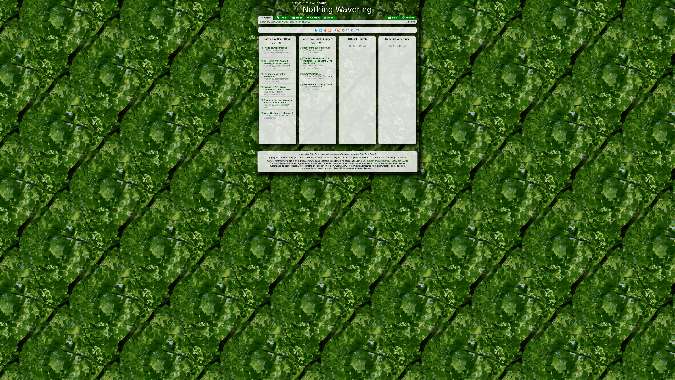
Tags (282, 17)
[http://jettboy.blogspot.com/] (261, 87)
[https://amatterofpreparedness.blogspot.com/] (301, 73)
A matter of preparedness (314, 79)
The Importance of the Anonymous (274, 75)
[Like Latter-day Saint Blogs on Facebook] (316, 30)
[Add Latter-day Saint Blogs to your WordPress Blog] (344, 30)
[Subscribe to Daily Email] (335, 30)
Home (267, 17)
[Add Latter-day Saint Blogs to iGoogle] (353, 31)
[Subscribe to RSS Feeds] (330, 30)
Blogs (299, 17)
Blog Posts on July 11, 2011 (297, 22)
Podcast (410, 17)
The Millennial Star (271, 81)
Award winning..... (312, 74)
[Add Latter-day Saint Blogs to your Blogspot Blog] (339, 30)
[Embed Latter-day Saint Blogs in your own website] (358, 30)
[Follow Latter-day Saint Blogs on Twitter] (321, 30)
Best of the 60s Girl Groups (316, 48)
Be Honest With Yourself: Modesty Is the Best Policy (276, 62)
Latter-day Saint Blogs (270, 22)
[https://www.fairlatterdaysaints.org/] (261, 100)
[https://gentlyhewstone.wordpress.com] (301, 47)
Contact (315, 17)
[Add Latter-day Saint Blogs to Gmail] (348, 30)
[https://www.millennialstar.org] (261, 74)
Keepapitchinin (269, 68)
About (331, 17)
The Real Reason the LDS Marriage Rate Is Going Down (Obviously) (317, 61)
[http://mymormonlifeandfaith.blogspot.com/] (261, 47)
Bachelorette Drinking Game (317, 84)
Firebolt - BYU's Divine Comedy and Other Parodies (277, 88)
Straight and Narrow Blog (274, 94)
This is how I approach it (275, 48)
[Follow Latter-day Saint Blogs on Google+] (326, 30)
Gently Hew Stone (311, 53)
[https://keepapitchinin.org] (261, 61)
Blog (394, 17)
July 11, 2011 (277, 43)
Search (411, 22)
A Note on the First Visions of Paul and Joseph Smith (277, 101)
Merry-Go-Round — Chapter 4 (278, 113)
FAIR (265, 107)
